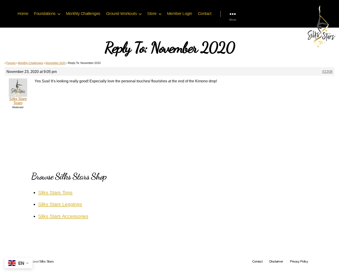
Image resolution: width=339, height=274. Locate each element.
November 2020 (55, 63)
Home (23, 13)
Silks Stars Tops (55, 192)
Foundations (45, 13)
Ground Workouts (121, 13)
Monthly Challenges (83, 13)
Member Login (179, 13)
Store (152, 13)
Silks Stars (46, 261)
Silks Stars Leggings (60, 204)
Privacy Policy (299, 261)
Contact (204, 13)
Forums (11, 63)
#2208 (327, 72)
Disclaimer (276, 261)
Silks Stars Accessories (63, 216)
